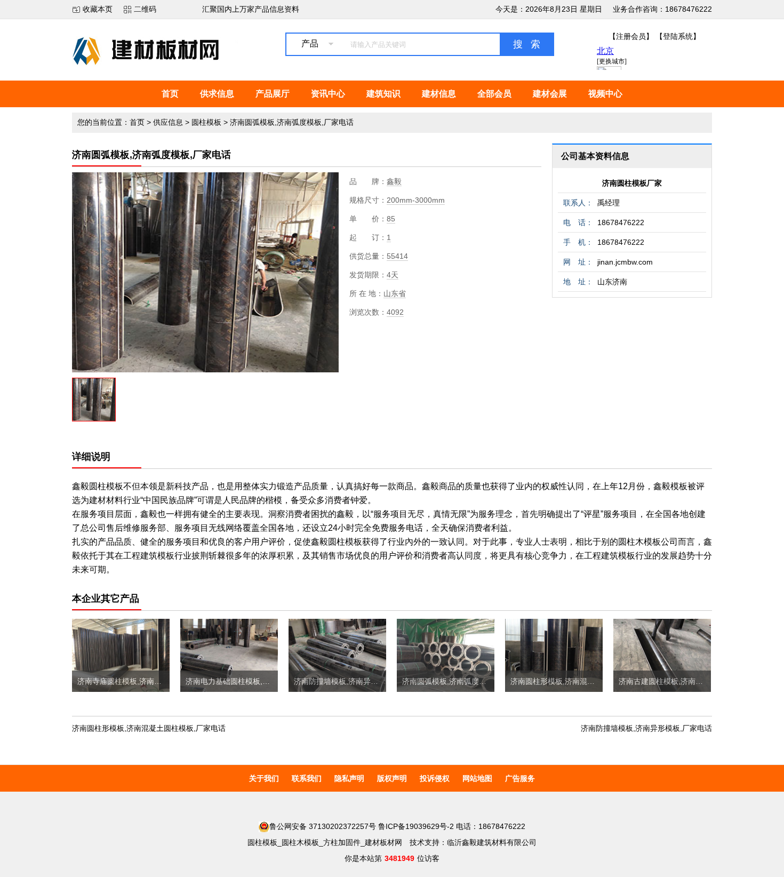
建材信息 (439, 93)
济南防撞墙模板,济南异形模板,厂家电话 (646, 728)
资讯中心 (328, 93)
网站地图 (477, 778)
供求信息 (217, 93)
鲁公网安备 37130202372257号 (322, 826)
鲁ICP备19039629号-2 (416, 826)
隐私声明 (349, 778)
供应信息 (168, 122)
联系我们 (307, 778)
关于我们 (264, 778)
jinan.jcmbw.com (625, 262)
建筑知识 (383, 93)
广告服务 (520, 778)
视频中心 (605, 93)
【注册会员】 (631, 36)
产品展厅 (272, 93)
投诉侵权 (435, 778)
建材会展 (550, 93)
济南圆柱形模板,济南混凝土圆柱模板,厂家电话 (149, 728)
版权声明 (392, 778)
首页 (170, 93)
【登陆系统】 (677, 36)
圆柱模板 (206, 122)
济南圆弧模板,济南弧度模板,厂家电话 (292, 122)
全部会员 (494, 93)
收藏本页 (98, 9)
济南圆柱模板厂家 (632, 183)
